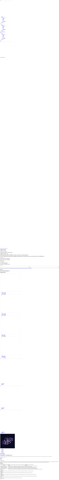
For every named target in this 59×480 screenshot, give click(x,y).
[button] (29, 23)
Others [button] (1, 476)
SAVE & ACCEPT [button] (2, 478)
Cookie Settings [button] (1, 457)
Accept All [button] (4, 457)
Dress (3, 19)
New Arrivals (4, 17)
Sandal (3, 18)
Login (0, 40)
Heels (3, 35)
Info (1, 30)
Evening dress (4, 21)
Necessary (2, 463)
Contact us (2, 22)
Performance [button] (1, 471)
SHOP (4, 315)
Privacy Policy (2, 453)
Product (2, 25)
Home (2, 16)
